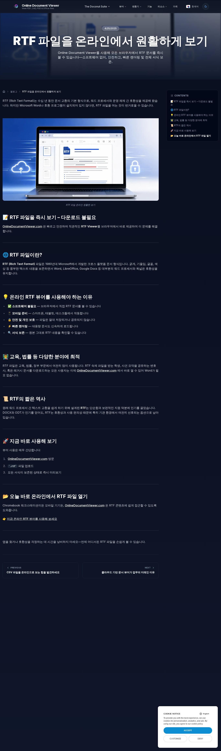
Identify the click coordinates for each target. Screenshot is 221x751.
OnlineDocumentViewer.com (22, 226)
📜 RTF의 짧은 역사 (181, 125)
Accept (188, 730)
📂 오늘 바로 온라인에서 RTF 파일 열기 (191, 135)
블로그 (13, 91)
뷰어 (121, 6)
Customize (175, 739)
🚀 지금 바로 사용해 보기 (183, 130)
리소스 (161, 6)
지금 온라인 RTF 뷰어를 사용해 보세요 (32, 519)
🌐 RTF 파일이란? (180, 109)
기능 (149, 6)
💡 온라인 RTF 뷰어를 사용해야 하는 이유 (192, 115)
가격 (175, 6)
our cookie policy (195, 724)
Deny (200, 739)
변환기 (135, 6)
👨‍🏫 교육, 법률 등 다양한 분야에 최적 (189, 120)
